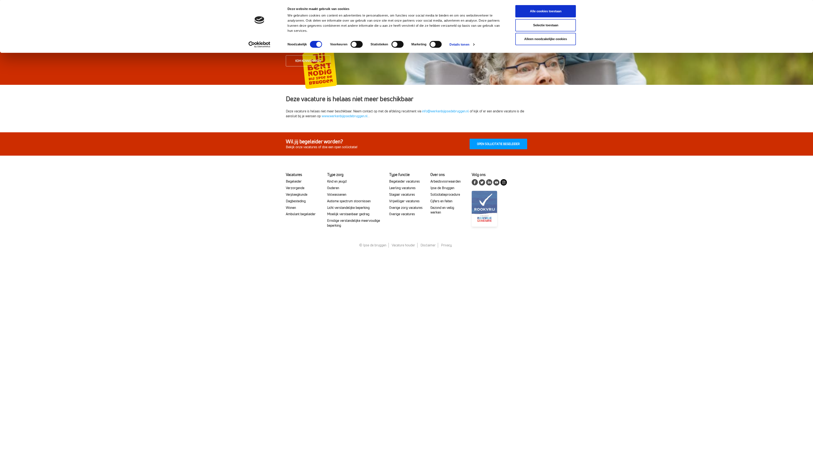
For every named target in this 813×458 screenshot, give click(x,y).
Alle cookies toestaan (545, 11)
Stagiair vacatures (402, 194)
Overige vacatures (402, 214)
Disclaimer (428, 245)
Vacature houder (403, 245)
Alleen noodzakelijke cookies (545, 39)
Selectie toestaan (545, 25)
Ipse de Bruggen (442, 188)
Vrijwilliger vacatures (404, 201)
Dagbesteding (296, 201)
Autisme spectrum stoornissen (349, 201)
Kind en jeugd (337, 181)
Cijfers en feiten (441, 201)
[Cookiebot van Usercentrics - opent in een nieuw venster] (259, 44)
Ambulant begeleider (301, 214)
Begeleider (294, 181)
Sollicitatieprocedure (445, 194)
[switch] (357, 44)
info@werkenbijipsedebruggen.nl (445, 111)
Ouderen (333, 188)
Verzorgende (295, 188)
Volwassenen (336, 194)
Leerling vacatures (402, 188)
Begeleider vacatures (404, 181)
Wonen (291, 207)
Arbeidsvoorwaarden (445, 181)
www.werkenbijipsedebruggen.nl (345, 116)
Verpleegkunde (296, 194)
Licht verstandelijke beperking (348, 207)
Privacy (446, 245)
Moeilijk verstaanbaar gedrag (348, 214)
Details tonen (459, 44)
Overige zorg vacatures (406, 207)
